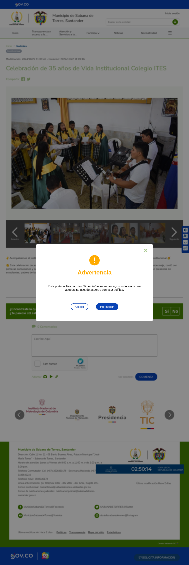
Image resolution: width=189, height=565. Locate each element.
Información (107, 306)
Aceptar (79, 306)
